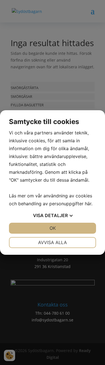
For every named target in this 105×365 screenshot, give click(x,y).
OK (53, 228)
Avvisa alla (52, 242)
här (88, 203)
